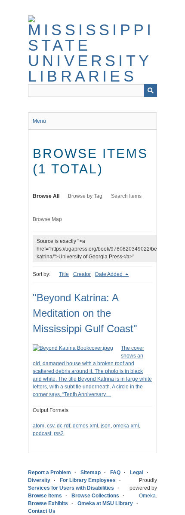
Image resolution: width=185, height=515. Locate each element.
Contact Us (42, 511)
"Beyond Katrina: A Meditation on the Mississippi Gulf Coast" (85, 313)
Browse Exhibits (48, 503)
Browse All (46, 196)
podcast (42, 433)
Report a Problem (49, 473)
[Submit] (150, 90)
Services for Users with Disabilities (71, 488)
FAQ (115, 473)
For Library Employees (88, 480)
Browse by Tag (85, 196)
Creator (82, 274)
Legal (136, 473)
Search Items (126, 196)
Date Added (109, 274)
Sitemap (90, 473)
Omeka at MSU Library (105, 503)
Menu (39, 121)
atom (38, 426)
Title (64, 274)
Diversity (39, 480)
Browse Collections (95, 496)
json (106, 426)
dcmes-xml (85, 426)
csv (50, 426)
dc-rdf (63, 426)
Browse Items (45, 496)
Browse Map (47, 219)
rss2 (59, 433)
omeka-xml (126, 426)
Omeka (147, 496)
